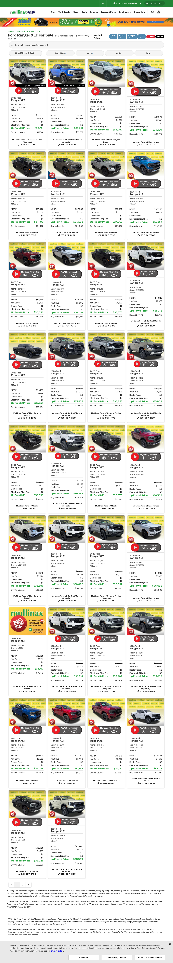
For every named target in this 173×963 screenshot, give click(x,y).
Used (76, 12)
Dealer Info (139, 12)
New (53, 12)
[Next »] (28, 884)
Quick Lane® (125, 12)
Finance (94, 12)
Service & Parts (108, 12)
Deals (84, 12)
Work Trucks (64, 12)
